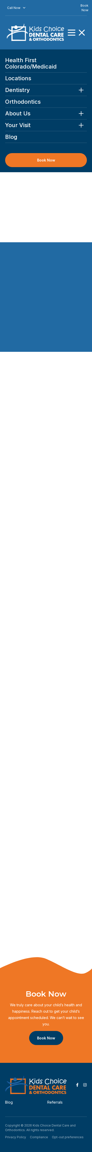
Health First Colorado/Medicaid (31, 63)
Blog (11, 137)
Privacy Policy (15, 1137)
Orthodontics (23, 102)
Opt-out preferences (68, 1137)
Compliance (39, 1137)
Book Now (46, 160)
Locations (18, 78)
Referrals (55, 1102)
